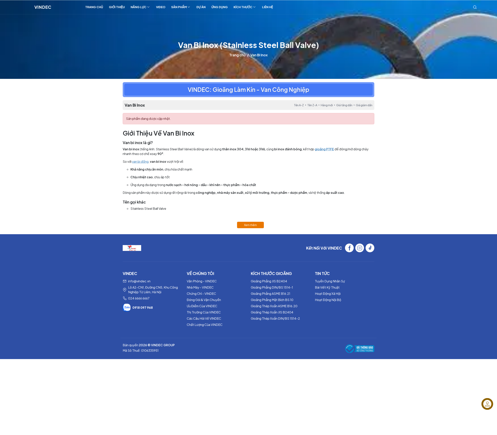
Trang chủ (237, 55)
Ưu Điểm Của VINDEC (202, 306)
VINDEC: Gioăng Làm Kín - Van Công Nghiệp (248, 89)
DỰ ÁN (201, 7)
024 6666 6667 (138, 298)
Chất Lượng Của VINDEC (204, 325)
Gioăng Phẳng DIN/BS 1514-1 (272, 287)
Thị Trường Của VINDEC (204, 312)
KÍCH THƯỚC (243, 7)
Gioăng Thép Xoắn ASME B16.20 (274, 306)
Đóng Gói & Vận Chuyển (204, 300)
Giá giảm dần (364, 105)
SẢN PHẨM (179, 7)
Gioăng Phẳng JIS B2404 (269, 281)
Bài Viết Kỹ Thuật (327, 287)
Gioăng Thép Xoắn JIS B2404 (272, 312)
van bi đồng (140, 161)
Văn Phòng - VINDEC (202, 281)
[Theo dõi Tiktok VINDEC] (370, 248)
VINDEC (42, 7)
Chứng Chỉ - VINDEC (201, 293)
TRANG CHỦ (94, 7)
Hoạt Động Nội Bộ (328, 300)
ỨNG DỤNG (219, 7)
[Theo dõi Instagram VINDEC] (359, 248)
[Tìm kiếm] (475, 7)
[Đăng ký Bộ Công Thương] (359, 348)
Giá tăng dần (344, 105)
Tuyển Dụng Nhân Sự (330, 281)
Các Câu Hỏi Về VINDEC (204, 318)
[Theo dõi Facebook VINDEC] (349, 248)
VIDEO (160, 7)
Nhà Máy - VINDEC (200, 287)
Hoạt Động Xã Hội (328, 293)
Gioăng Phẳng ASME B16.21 (270, 293)
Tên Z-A (312, 105)
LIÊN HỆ (267, 7)
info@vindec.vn (139, 281)
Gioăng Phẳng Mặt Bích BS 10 (272, 300)
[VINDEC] (132, 247)
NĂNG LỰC (138, 7)
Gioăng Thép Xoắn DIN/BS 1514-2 (275, 318)
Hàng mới (327, 105)
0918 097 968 (142, 307)
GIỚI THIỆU (117, 7)
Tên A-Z (299, 105)
